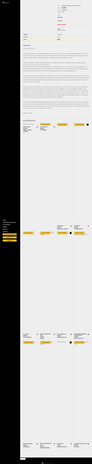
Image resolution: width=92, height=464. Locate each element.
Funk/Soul (63, 30)
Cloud (64, 8)
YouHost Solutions (46, 463)
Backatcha (64, 10)
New (58, 39)
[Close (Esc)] (22, 459)
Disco (58, 30)
